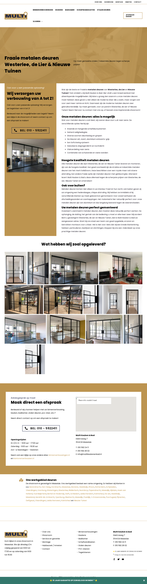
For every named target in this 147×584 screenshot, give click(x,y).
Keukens (59, 10)
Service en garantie (51, 538)
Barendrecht (35, 487)
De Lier (108, 493)
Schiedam (74, 493)
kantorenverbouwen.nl (24, 458)
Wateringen (52, 490)
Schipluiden (111, 487)
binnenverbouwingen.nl (59, 455)
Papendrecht (95, 490)
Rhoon (91, 487)
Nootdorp (83, 490)
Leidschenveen (53, 500)
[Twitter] (118, 559)
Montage (119, 2)
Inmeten (128, 2)
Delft (67, 493)
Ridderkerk (73, 490)
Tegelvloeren (84, 552)
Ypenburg (59, 497)
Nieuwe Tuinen (80, 500)
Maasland (30, 497)
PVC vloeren (84, 549)
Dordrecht (56, 487)
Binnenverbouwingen (43, 10)
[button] (41, 21)
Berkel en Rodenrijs (55, 493)
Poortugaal (111, 497)
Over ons (98, 2)
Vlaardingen (31, 490)
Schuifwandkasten (86, 10)
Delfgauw (30, 500)
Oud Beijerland (39, 493)
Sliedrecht (69, 497)
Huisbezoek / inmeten (52, 545)
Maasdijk (105, 490)
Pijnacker (121, 497)
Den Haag (46, 487)
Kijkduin (113, 490)
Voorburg (42, 490)
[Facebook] (114, 559)
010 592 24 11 (120, 542)
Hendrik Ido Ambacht (45, 497)
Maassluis (66, 487)
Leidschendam (86, 493)
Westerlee (63, 490)
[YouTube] (123, 559)
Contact (137, 2)
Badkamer (69, 10)
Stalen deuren (103, 10)
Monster (75, 487)
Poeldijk (86, 497)
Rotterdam (100, 487)
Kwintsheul (99, 493)
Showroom (108, 2)
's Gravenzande (98, 497)
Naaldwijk (83, 487)
